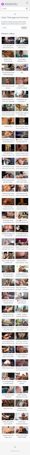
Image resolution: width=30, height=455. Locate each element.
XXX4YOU (11, 4)
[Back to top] (27, 451)
